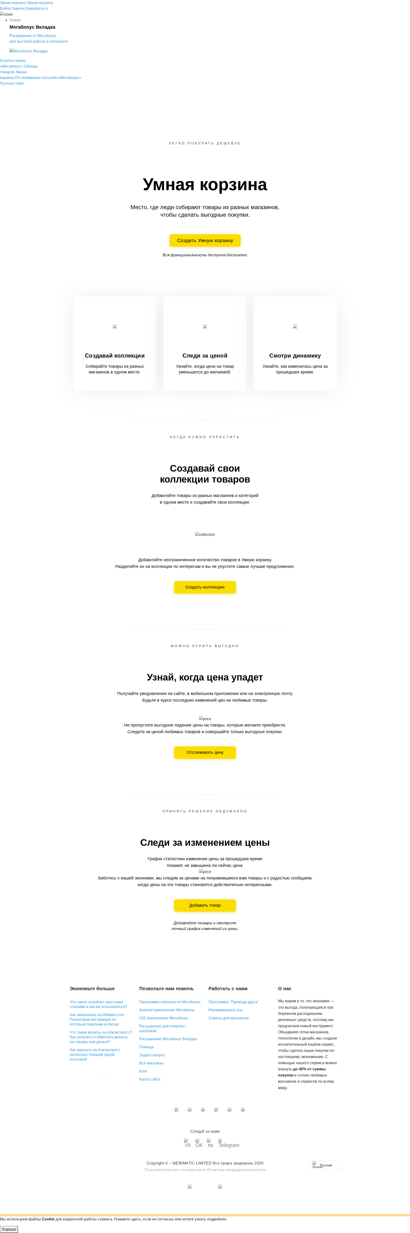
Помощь (146, 1047)
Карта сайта (149, 1079)
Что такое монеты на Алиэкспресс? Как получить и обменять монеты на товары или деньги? (101, 1037)
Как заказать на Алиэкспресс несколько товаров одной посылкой (95, 1054)
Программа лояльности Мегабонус (170, 1002)
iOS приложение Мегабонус (163, 1018)
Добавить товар (205, 905)
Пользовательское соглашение (173, 1170)
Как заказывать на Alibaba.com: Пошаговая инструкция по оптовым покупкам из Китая (97, 1019)
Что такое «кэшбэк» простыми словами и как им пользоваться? (98, 1004)
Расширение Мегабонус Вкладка (168, 1039)
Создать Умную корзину (205, 240)
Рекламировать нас (226, 1010)
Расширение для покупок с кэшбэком (162, 1028)
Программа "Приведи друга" (234, 1002)
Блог (143, 1071)
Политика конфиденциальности (236, 1170)
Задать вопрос (152, 1055)
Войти (5, 8)
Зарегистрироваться (30, 8)
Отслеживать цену (205, 752)
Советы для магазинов (229, 1018)
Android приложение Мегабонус (167, 1010)
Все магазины (151, 1063)
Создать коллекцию (205, 587)
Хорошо (9, 1229)
